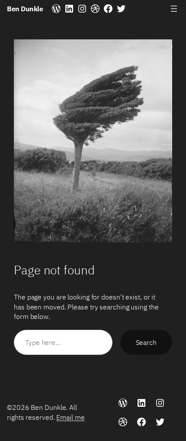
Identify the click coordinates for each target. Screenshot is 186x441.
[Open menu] (174, 8)
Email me (70, 417)
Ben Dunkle (25, 8)
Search (146, 342)
